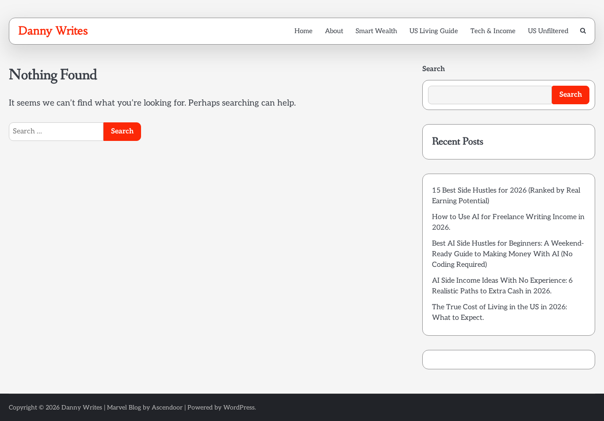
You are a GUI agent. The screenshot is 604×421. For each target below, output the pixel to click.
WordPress (239, 407)
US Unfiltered (548, 31)
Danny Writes (53, 30)
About (334, 31)
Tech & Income (493, 31)
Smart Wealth (376, 31)
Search (433, 69)
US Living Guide (433, 31)
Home (303, 31)
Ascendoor (167, 407)
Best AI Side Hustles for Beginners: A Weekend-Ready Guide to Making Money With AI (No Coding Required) (508, 254)
